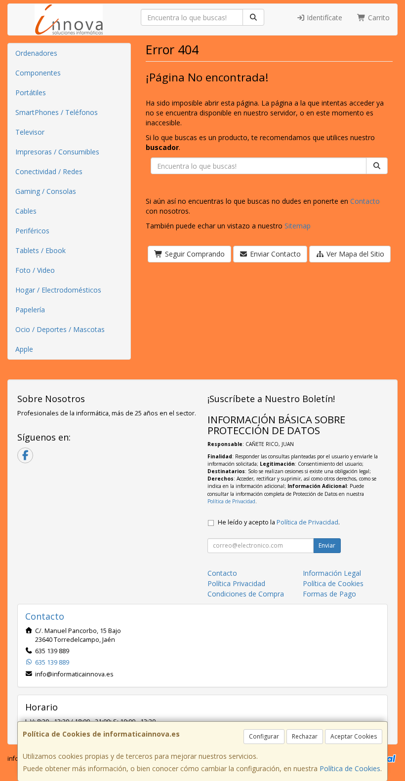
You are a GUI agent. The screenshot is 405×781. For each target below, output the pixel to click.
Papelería (30, 309)
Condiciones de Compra (245, 593)
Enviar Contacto (274, 254)
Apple (24, 349)
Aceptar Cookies (353, 736)
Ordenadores (36, 53)
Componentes (38, 72)
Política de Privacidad (231, 501)
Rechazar (305, 736)
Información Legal (332, 573)
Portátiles (30, 92)
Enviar (327, 545)
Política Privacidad (236, 583)
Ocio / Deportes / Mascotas (60, 329)
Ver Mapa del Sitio (354, 254)
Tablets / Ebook (40, 250)
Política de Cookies (350, 768)
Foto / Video (35, 270)
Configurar (264, 736)
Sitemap (297, 225)
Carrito (378, 17)
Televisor (29, 132)
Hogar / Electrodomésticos (58, 290)
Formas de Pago (329, 593)
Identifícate (323, 17)
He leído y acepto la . (279, 522)
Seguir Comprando (194, 254)
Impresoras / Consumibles (57, 151)
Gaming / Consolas (45, 191)
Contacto (365, 201)
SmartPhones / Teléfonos (56, 112)
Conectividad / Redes (48, 171)
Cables (26, 211)
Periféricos (32, 230)
